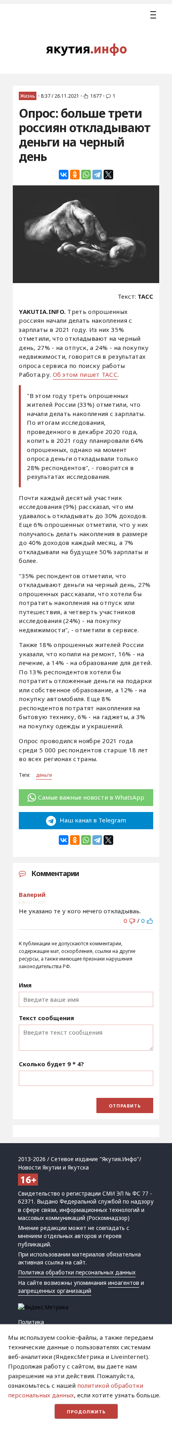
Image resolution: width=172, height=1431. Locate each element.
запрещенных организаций (54, 1290)
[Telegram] (97, 174)
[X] (108, 174)
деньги (44, 775)
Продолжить (86, 1412)
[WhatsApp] (86, 174)
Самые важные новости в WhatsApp (91, 797)
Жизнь (27, 95)
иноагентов (123, 1282)
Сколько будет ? (51, 1064)
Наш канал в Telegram (92, 820)
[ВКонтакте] (63, 174)
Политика (31, 1322)
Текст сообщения (46, 1018)
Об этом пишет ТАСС (85, 374)
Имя (25, 985)
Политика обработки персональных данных (77, 1272)
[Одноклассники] (75, 174)
